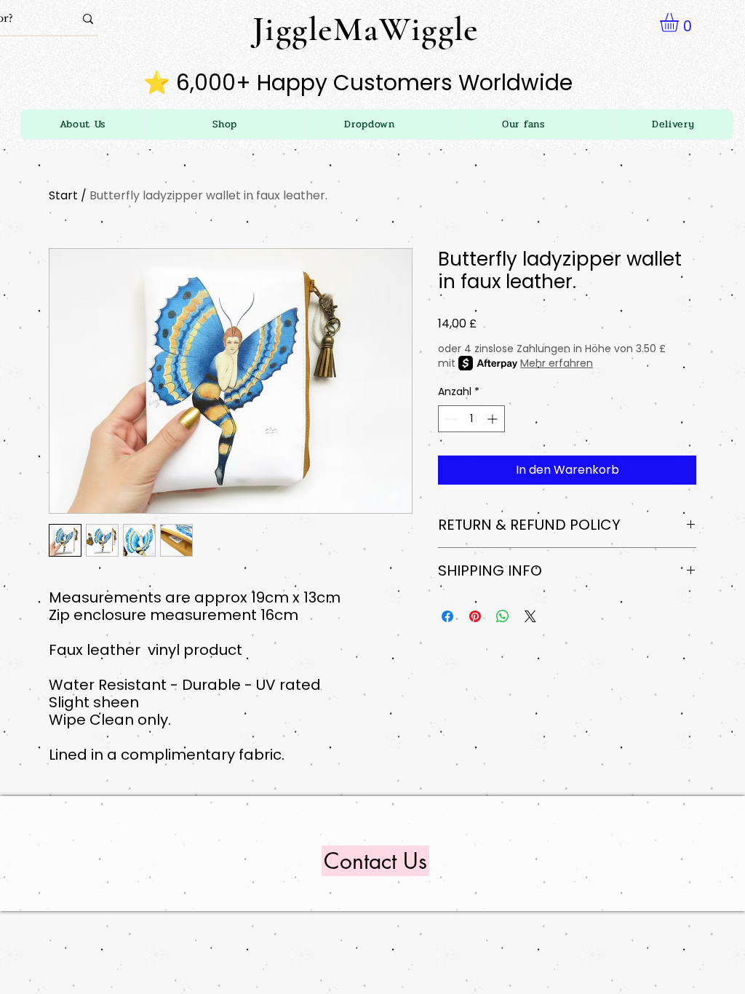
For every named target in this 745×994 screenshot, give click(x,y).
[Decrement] (449, 419)
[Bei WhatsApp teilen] (502, 616)
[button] (370, 124)
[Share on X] (530, 616)
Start (63, 195)
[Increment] (494, 419)
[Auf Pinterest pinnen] (475, 616)
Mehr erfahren (556, 363)
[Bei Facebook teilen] (447, 616)
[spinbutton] (471, 419)
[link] (680, 22)
